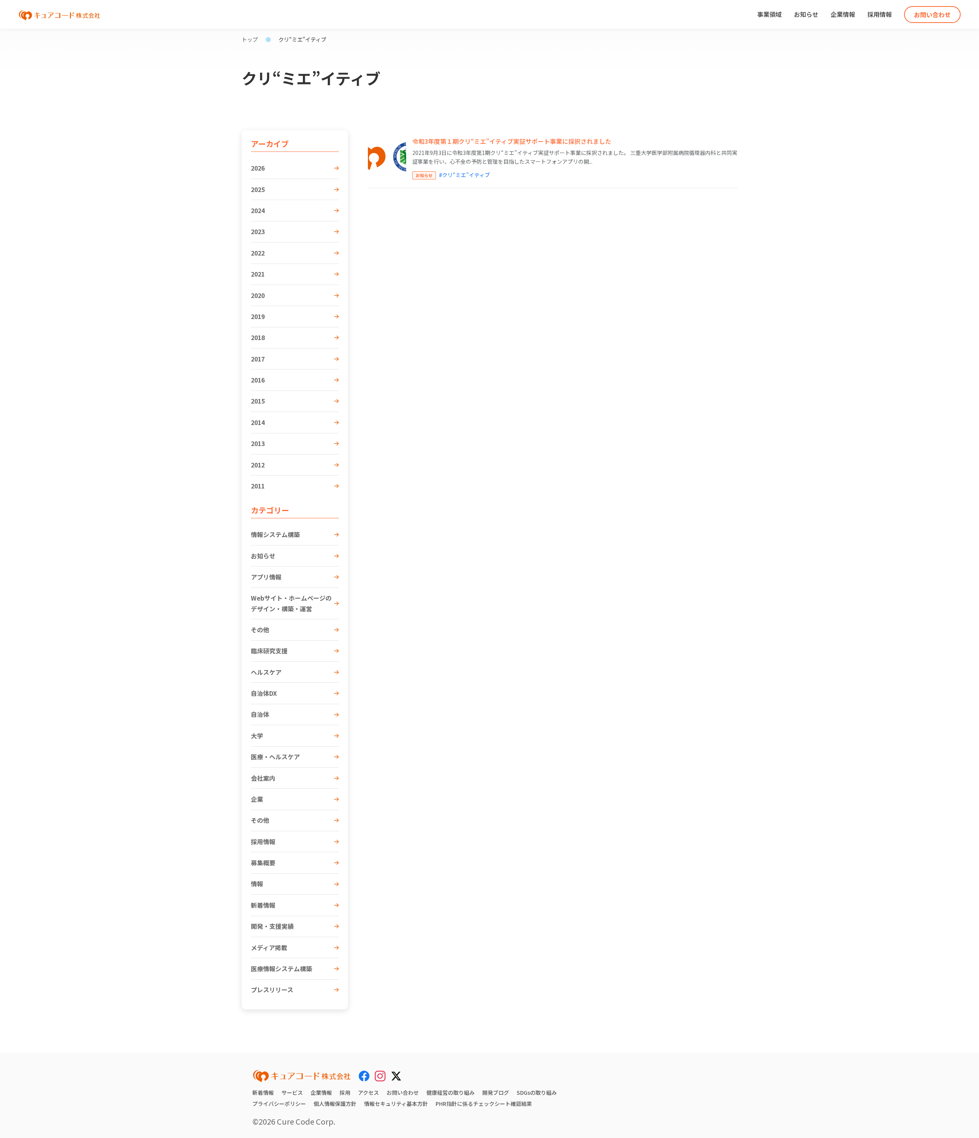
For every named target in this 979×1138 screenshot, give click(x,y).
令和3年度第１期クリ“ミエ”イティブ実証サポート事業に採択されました (511, 141)
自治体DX (264, 693)
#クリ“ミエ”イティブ (464, 175)
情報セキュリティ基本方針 (396, 1103)
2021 (258, 273)
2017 (258, 358)
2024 (258, 210)
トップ (250, 39)
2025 (258, 189)
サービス (292, 1092)
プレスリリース (272, 989)
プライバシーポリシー (279, 1103)
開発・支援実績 (272, 926)
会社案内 (263, 778)
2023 (258, 231)
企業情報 (843, 14)
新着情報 (263, 905)
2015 (258, 400)
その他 (260, 629)
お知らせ (806, 14)
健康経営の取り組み (450, 1092)
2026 (258, 168)
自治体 (260, 714)
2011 (258, 485)
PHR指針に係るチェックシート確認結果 (484, 1103)
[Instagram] (380, 1076)
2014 (258, 422)
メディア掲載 (269, 947)
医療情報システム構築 (281, 968)
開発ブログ (495, 1092)
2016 (258, 379)
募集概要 (263, 862)
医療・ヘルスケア (275, 756)
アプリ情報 (266, 576)
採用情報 (879, 14)
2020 (258, 295)
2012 (258, 464)
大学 (257, 735)
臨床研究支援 (269, 650)
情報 (257, 883)
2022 (258, 252)
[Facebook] (364, 1076)
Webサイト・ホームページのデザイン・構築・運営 (291, 603)
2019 (258, 316)
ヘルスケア (266, 672)
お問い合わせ (932, 14)
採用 (345, 1092)
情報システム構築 (275, 534)
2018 (258, 337)
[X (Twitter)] (396, 1075)
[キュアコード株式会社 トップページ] (301, 1076)
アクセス (368, 1092)
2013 (258, 443)
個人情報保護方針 (335, 1103)
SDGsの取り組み (537, 1092)
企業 (257, 799)
